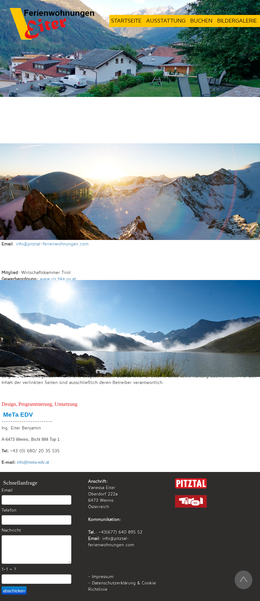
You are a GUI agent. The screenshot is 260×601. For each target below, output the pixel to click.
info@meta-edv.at (33, 462)
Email (7, 490)
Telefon (9, 510)
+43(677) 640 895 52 (120, 532)
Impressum (103, 576)
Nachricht (11, 530)
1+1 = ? (9, 569)
